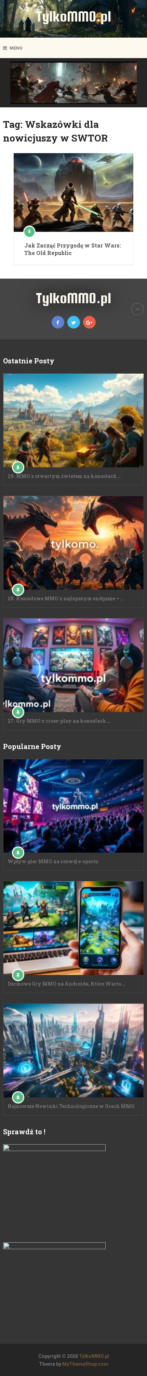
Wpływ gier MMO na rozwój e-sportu (53, 861)
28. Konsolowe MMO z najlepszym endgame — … (66, 598)
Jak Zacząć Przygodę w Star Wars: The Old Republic (72, 249)
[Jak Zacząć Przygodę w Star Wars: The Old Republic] (73, 192)
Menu (16, 48)
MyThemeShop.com (85, 1364)
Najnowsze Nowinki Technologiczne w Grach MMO (71, 1106)
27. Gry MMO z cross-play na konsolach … (59, 721)
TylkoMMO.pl (73, 16)
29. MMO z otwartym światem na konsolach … (64, 476)
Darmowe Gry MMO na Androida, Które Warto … (66, 983)
